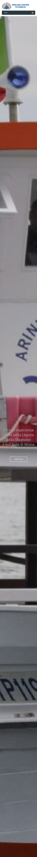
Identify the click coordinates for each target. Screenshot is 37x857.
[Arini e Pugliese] (15, 5)
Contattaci (18, 459)
